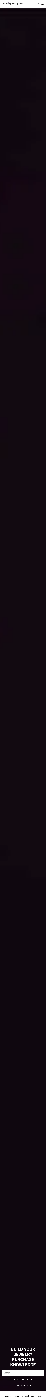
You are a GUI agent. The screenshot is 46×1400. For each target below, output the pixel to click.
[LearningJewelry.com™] (13, 3)
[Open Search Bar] (38, 4)
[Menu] (42, 4)
